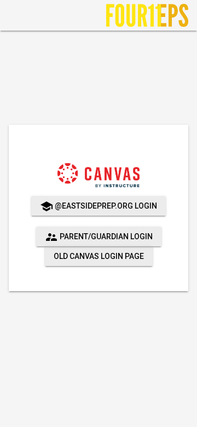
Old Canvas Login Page (99, 256)
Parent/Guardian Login (99, 237)
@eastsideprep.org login (98, 206)
